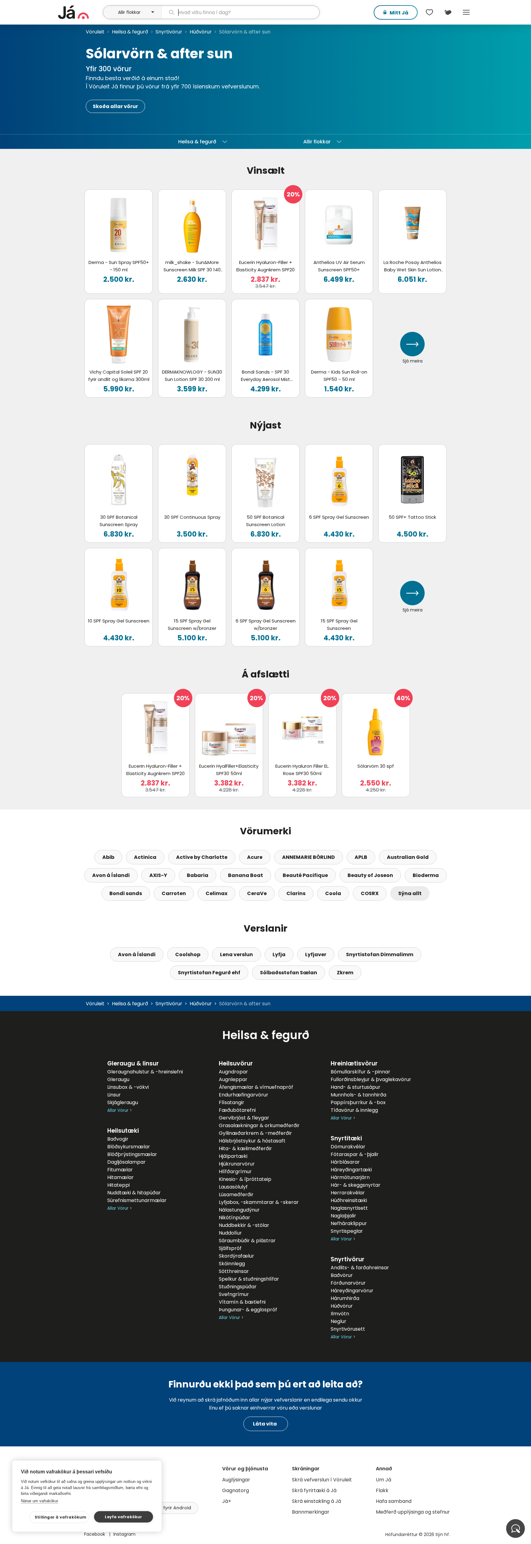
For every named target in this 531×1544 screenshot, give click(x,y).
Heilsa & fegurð (130, 31)
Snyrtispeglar (347, 1231)
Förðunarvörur (348, 1282)
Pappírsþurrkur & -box (358, 1102)
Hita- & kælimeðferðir (245, 1148)
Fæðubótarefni (237, 1110)
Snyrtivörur (168, 31)
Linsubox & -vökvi (128, 1087)
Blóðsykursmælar (128, 1146)
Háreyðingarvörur (352, 1290)
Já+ (226, 1501)
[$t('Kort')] (447, 12)
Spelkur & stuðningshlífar (249, 1278)
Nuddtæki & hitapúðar (134, 1192)
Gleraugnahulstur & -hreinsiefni (145, 1071)
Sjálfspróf (230, 1248)
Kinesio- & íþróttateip (245, 1179)
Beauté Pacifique (305, 875)
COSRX (370, 893)
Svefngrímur (234, 1294)
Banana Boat (245, 875)
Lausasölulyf (233, 1186)
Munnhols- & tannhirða (358, 1094)
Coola (333, 893)
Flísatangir (231, 1102)
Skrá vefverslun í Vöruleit (322, 1479)
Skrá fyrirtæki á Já (314, 1490)
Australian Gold (408, 857)
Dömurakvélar (348, 1146)
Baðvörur (342, 1275)
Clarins (295, 893)
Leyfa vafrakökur (123, 1516)
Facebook (95, 1534)
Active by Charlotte (201, 857)
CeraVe (257, 893)
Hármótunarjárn (350, 1177)
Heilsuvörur (236, 1063)
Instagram (124, 1534)
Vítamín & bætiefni (242, 1301)
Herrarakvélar (348, 1192)
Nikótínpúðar (234, 1217)
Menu (466, 12)
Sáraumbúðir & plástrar (247, 1240)
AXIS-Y (158, 875)
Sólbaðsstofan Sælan (288, 972)
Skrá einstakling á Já (316, 1501)
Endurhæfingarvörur (243, 1094)
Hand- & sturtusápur (355, 1087)
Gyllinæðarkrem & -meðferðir (255, 1133)
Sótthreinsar (234, 1271)
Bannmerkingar (310, 1511)
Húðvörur (201, 31)
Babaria (197, 875)
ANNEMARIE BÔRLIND (308, 857)
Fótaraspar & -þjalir (355, 1154)
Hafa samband (393, 1501)
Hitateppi (118, 1185)
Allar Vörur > (119, 1110)
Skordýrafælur (236, 1255)
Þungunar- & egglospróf (248, 1309)
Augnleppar (233, 1079)
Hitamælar (120, 1177)
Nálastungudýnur (239, 1209)
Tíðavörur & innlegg (354, 1110)
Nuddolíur (230, 1232)
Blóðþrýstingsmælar (132, 1154)
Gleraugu (118, 1079)
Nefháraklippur (349, 1223)
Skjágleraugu (122, 1102)
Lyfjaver (315, 954)
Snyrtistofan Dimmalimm (379, 954)
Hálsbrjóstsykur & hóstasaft (252, 1140)
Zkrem (345, 972)
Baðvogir (117, 1138)
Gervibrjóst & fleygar (244, 1117)
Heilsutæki (123, 1131)
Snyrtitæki (346, 1138)
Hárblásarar (345, 1162)
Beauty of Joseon (370, 875)
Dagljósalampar (126, 1162)
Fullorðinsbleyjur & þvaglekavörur (371, 1079)
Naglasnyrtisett (349, 1208)
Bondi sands (125, 893)
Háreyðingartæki (351, 1169)
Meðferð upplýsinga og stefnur (413, 1511)
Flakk (382, 1490)
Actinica (145, 857)
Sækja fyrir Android (169, 1508)
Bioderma (426, 875)
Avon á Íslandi (111, 875)
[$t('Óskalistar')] (429, 12)
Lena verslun (236, 954)
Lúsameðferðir (236, 1194)
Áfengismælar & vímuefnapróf (256, 1087)
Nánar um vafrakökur (39, 1501)
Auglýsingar (236, 1479)
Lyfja (279, 954)
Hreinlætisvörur (354, 1063)
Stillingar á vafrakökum (61, 1517)
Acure (254, 857)
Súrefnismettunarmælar (137, 1200)
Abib (108, 857)
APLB (361, 857)
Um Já (383, 1479)
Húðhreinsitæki (349, 1200)
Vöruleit (95, 31)
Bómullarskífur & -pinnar (360, 1071)
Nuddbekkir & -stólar (244, 1225)
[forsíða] (79, 12)
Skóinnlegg (232, 1263)
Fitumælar (120, 1169)
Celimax (216, 893)
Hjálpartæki (233, 1156)
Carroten (174, 893)
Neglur (338, 1321)
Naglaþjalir (343, 1215)
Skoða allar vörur (115, 106)
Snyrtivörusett (348, 1329)
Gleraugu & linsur (133, 1063)
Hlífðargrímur (235, 1171)
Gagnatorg (235, 1490)
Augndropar (233, 1071)
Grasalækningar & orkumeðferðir (259, 1125)
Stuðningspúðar (238, 1286)
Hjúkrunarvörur (237, 1163)
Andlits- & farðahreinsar (360, 1267)
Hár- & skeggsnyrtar (355, 1185)
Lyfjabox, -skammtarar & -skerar (259, 1202)
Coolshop (187, 954)
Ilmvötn (340, 1313)
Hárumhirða (345, 1298)
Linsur (114, 1094)
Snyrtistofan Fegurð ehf (209, 972)
